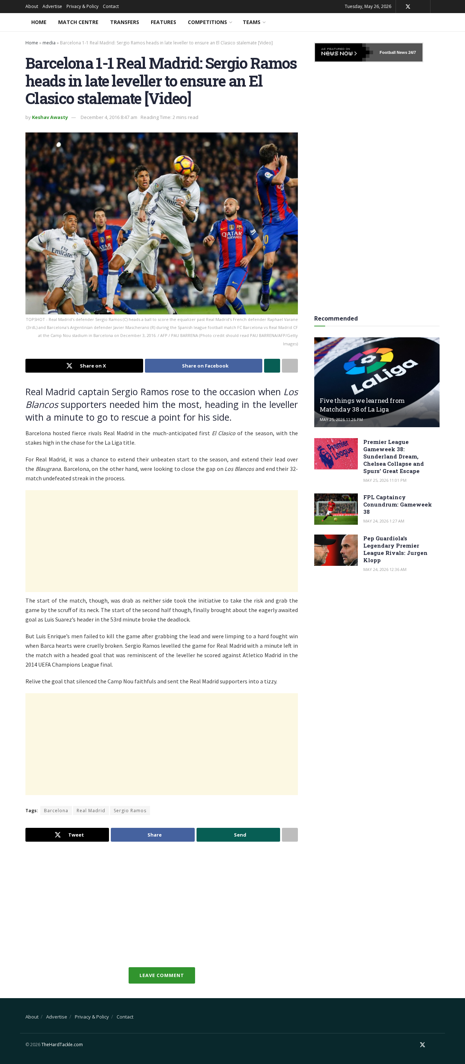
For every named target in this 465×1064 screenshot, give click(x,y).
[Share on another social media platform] (290, 366)
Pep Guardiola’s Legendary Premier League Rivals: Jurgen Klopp (395, 549)
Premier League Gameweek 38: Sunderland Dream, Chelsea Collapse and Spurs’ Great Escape (393, 456)
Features (163, 22)
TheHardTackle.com (62, 1044)
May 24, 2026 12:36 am (385, 569)
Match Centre (78, 22)
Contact (111, 6)
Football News (393, 52)
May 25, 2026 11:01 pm (385, 480)
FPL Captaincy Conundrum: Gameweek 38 (397, 504)
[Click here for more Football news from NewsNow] (344, 52)
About (31, 6)
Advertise (52, 6)
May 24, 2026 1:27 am (383, 521)
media (49, 43)
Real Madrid (91, 810)
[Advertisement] (161, 541)
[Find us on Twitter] (408, 6)
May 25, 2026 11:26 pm (341, 419)
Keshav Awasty (50, 117)
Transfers (124, 22)
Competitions (207, 22)
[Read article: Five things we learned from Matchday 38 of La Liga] (377, 382)
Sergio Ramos (130, 810)
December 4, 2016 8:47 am (109, 117)
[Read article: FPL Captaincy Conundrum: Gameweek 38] (336, 509)
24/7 (411, 52)
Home (38, 22)
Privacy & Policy (82, 6)
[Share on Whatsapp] (272, 366)
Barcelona (56, 810)
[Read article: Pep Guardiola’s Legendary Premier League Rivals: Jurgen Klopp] (336, 550)
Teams (251, 22)
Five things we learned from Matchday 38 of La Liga (362, 404)
